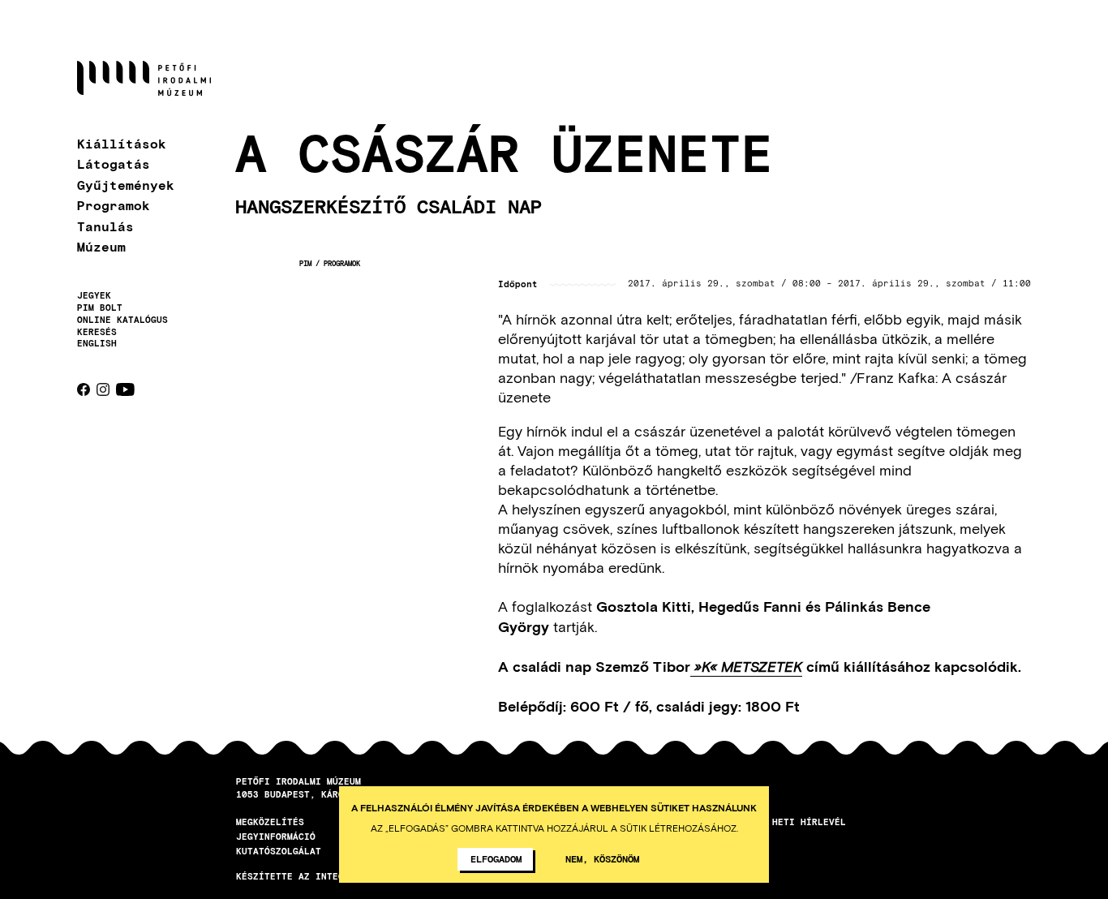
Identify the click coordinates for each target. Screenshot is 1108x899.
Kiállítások (121, 143)
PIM (305, 263)
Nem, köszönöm (602, 858)
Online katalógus (122, 320)
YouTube (125, 389)
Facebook (83, 389)
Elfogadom (496, 858)
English (97, 343)
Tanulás (105, 226)
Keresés (97, 332)
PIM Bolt (99, 307)
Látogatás (113, 163)
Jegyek (94, 295)
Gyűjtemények (125, 184)
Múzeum (101, 246)
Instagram (103, 389)
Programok (113, 205)
